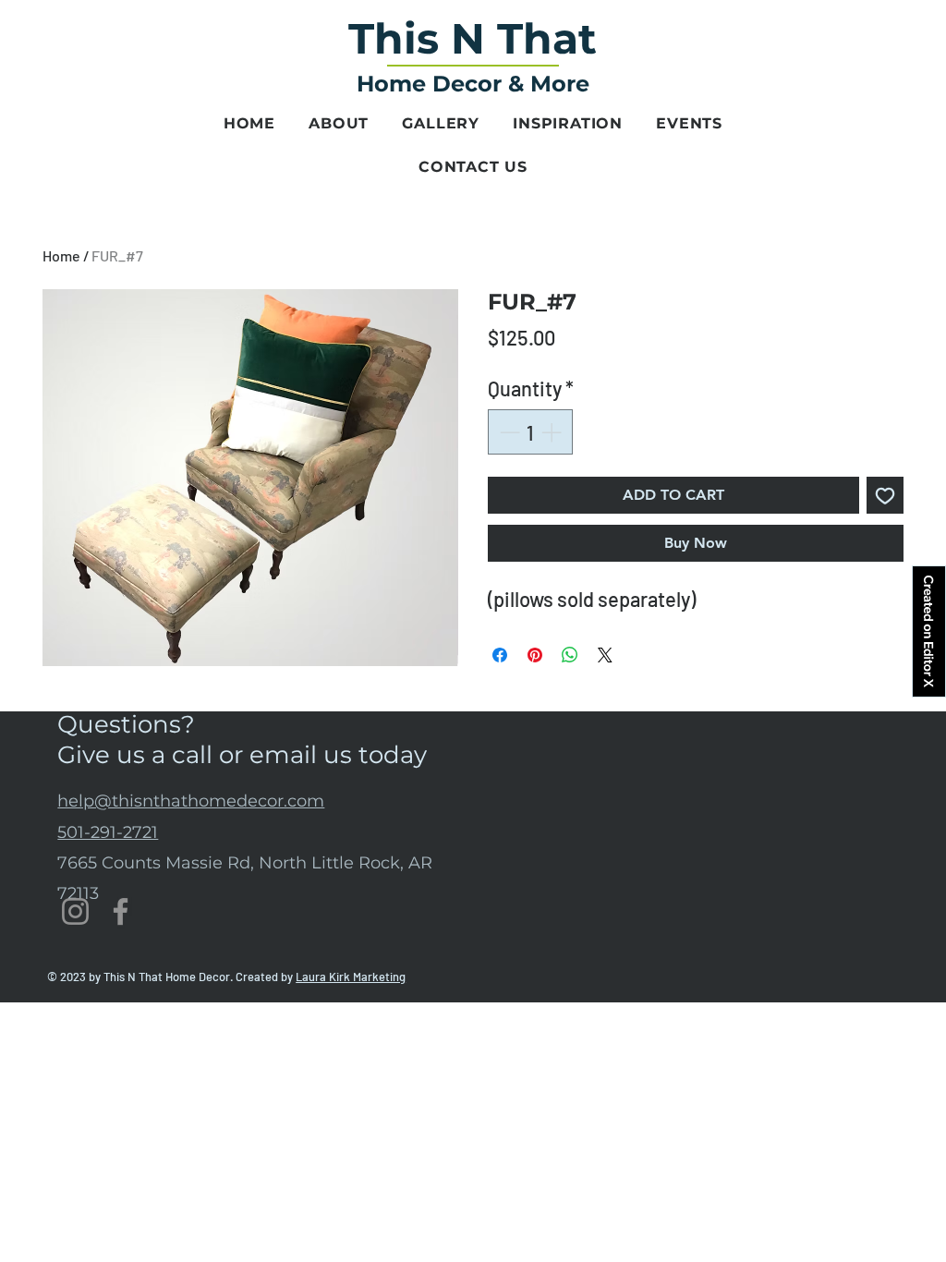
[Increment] (553, 432)
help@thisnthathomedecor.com (190, 801)
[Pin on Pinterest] (535, 655)
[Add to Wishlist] (885, 495)
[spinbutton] (530, 432)
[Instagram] (75, 911)
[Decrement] (508, 432)
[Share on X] (605, 655)
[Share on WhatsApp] (570, 655)
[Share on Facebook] (500, 655)
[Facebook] (121, 911)
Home (61, 255)
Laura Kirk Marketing (351, 976)
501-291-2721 (107, 832)
